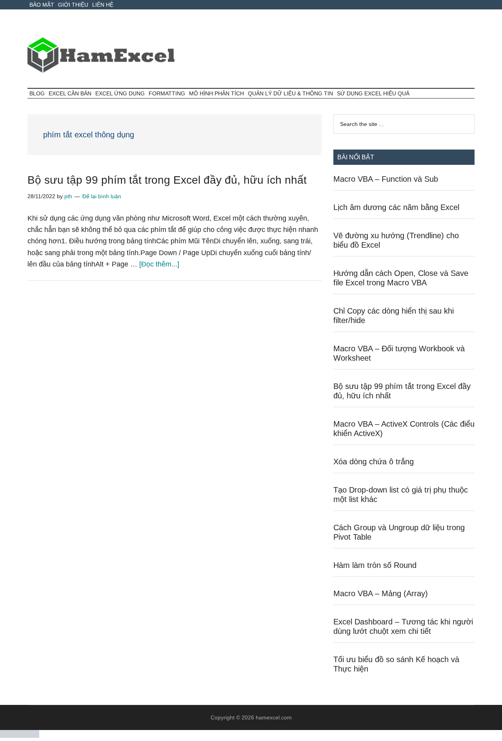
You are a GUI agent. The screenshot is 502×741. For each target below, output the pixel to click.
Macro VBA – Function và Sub (385, 179)
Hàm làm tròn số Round (375, 565)
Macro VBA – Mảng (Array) (380, 593)
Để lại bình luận (101, 196)
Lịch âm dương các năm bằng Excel (396, 207)
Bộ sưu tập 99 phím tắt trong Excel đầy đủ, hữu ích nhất (167, 180)
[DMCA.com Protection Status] (19, 735)
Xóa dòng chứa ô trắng (373, 461)
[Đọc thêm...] (159, 264)
